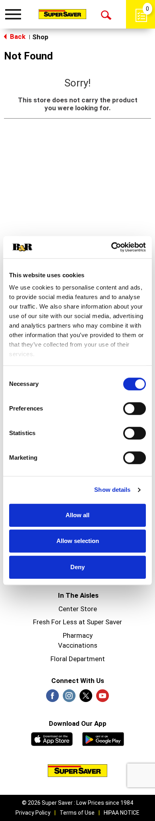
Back (16, 36)
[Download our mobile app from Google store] (103, 738)
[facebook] (52, 698)
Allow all (77, 515)
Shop (40, 37)
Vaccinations (77, 645)
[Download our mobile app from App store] (52, 738)
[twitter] (85, 698)
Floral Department (77, 659)
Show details (112, 489)
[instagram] (69, 698)
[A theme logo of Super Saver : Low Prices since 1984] (62, 14)
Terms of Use (77, 812)
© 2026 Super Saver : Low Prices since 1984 (77, 803)
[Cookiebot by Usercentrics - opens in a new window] (111, 247)
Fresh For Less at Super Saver (77, 622)
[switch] (134, 408)
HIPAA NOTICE (122, 812)
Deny (77, 567)
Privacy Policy (32, 812)
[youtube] (102, 698)
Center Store (77, 609)
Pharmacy (78, 635)
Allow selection (77, 540)
